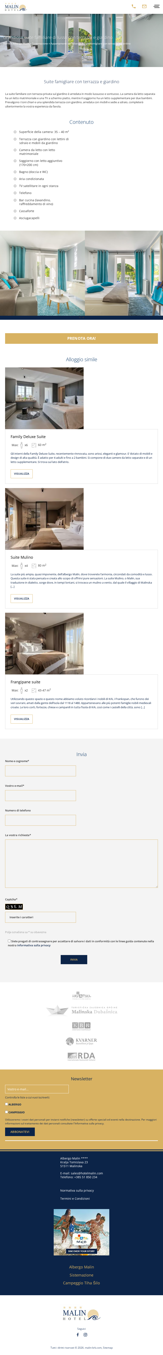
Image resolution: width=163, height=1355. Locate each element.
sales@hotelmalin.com (87, 1173)
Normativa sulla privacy (77, 1190)
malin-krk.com (93, 1347)
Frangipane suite (25, 681)
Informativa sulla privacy (34, 945)
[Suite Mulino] (81, 519)
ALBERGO (14, 1104)
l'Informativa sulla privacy (88, 1123)
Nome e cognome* (17, 761)
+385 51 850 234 (85, 1177)
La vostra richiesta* (18, 835)
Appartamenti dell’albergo (66, 43)
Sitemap (108, 1347)
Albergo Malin (21, 43)
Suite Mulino (22, 557)
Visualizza (21, 473)
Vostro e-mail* (14, 786)
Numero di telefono (18, 810)
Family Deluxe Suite (28, 436)
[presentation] (80, 318)
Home (6, 43)
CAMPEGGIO (16, 1112)
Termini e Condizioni (75, 1199)
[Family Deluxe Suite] (81, 398)
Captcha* (11, 899)
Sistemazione (40, 43)
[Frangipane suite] (81, 643)
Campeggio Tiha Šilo (81, 1282)
